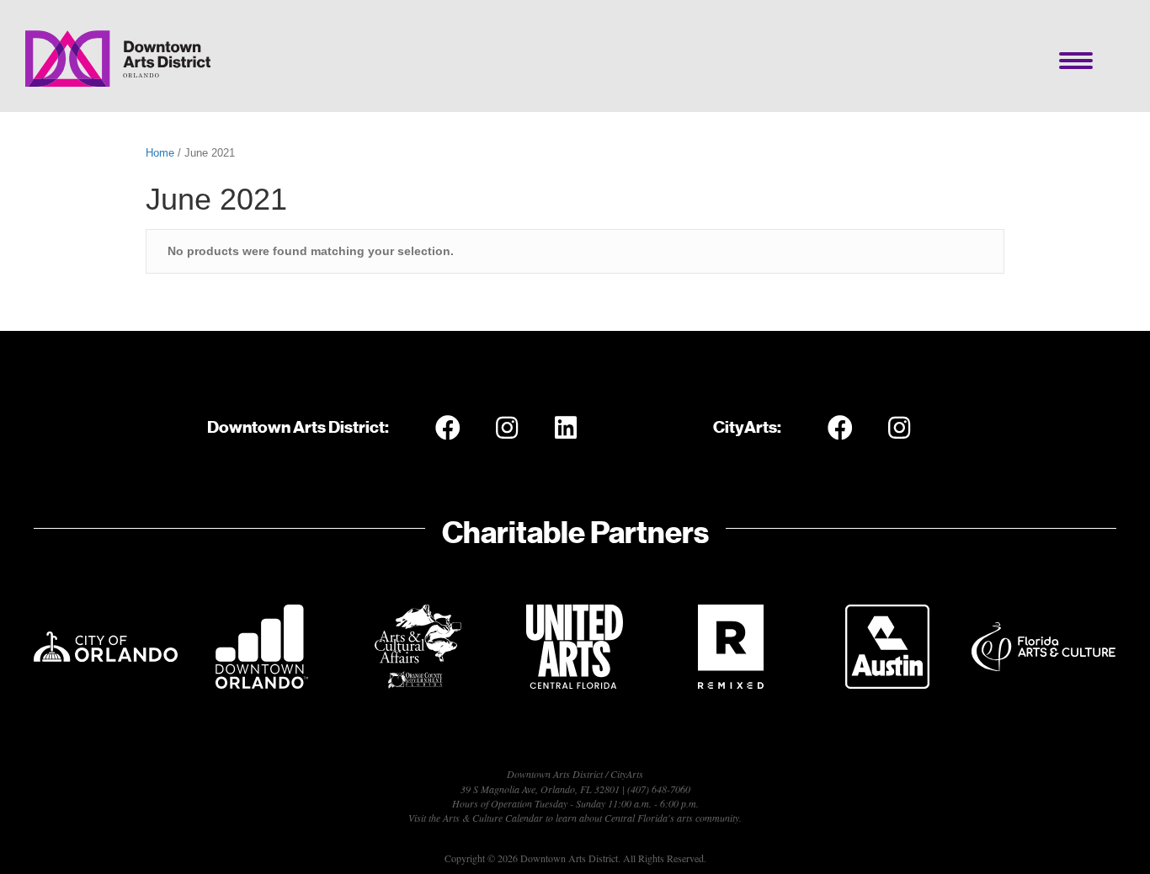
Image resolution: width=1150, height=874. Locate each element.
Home (160, 153)
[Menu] (1075, 60)
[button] (448, 427)
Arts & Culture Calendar (493, 817)
